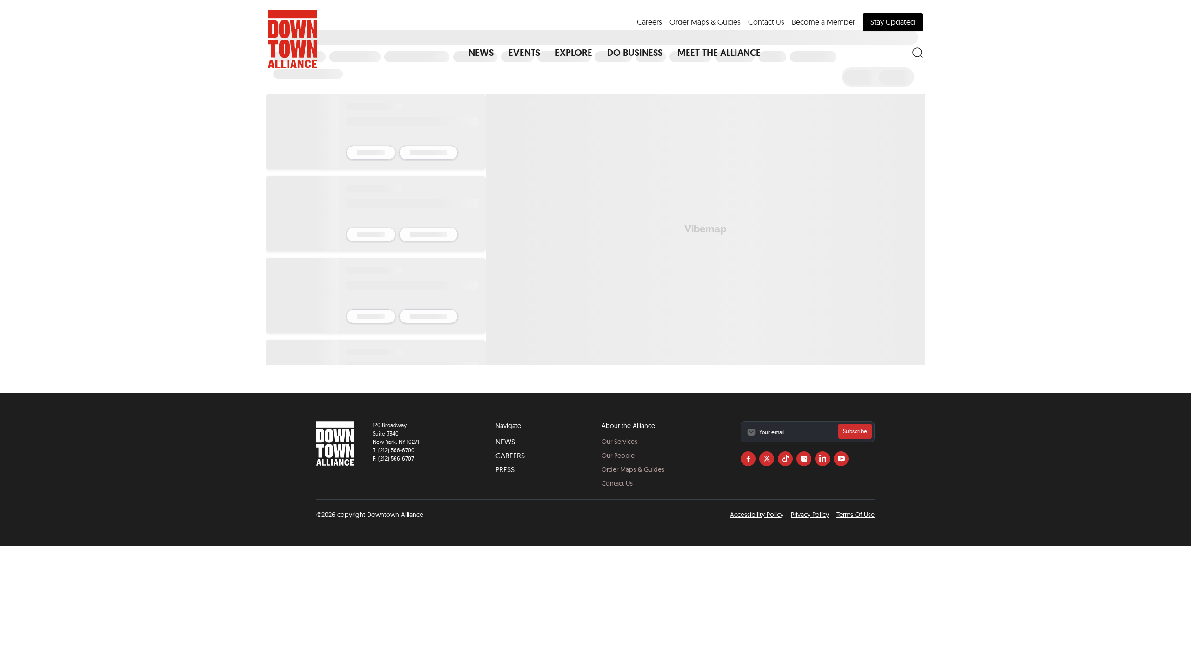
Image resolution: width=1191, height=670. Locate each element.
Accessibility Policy (756, 514)
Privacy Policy (810, 514)
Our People (618, 455)
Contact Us (766, 22)
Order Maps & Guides (705, 22)
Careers (649, 22)
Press (505, 469)
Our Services (619, 441)
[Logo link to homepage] (292, 39)
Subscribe (855, 431)
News (505, 441)
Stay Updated (892, 22)
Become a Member (823, 22)
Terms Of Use (855, 514)
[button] (481, 52)
